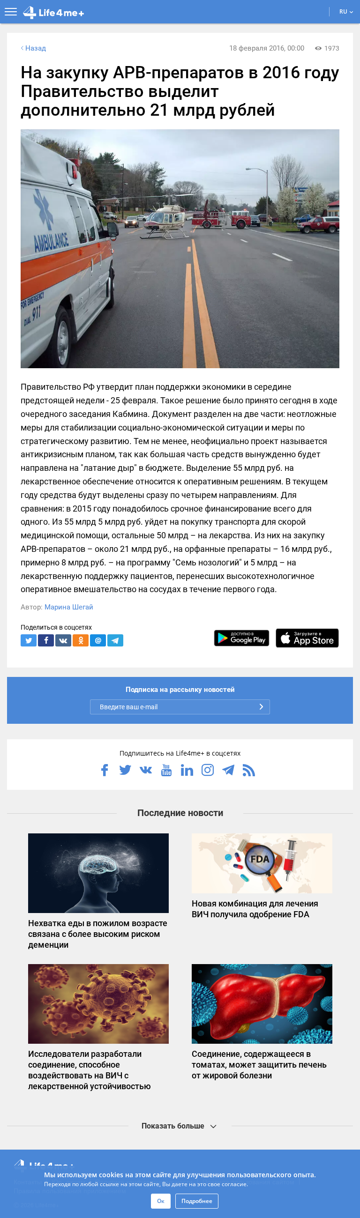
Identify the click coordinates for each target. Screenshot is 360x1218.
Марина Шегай (69, 607)
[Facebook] (104, 771)
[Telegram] (228, 771)
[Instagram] (208, 771)
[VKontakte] (146, 771)
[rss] (249, 771)
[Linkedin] (187, 771)
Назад (35, 48)
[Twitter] (125, 771)
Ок (161, 1201)
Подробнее (196, 1201)
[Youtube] (166, 771)
